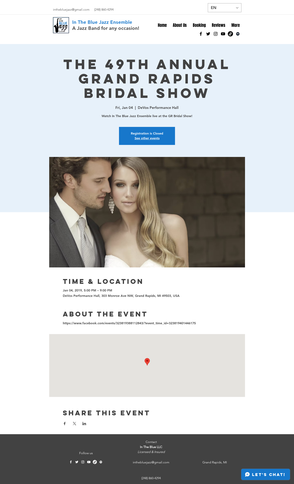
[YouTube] (223, 33)
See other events (147, 138)
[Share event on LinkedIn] (84, 423)
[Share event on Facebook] (65, 423)
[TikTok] (230, 33)
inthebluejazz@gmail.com (71, 9)
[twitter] (208, 33)
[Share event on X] (74, 423)
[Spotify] (237, 33)
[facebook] (200, 33)
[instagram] (215, 33)
